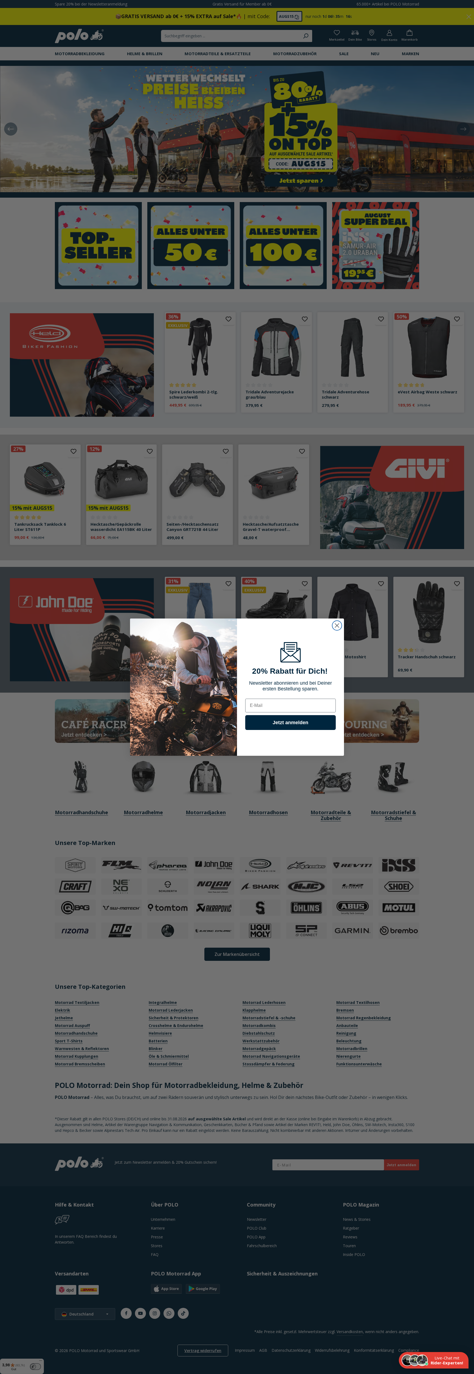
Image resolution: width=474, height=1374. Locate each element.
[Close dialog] (337, 625)
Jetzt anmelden (290, 722)
